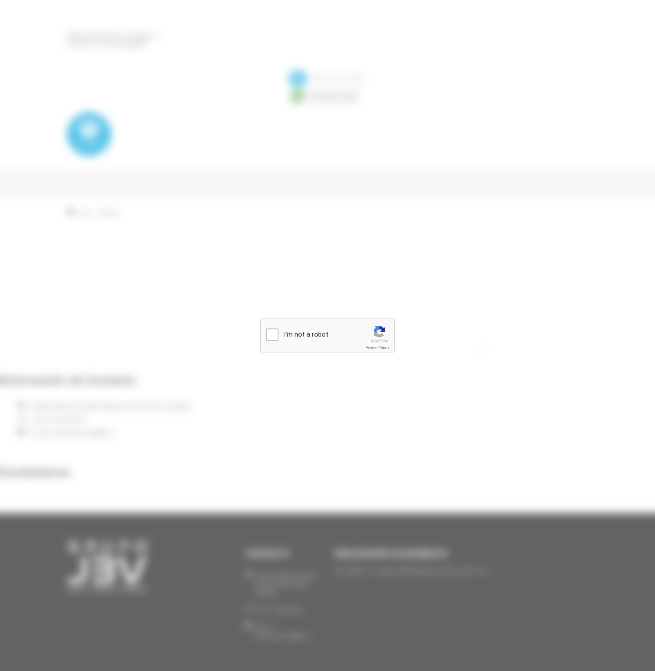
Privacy (370, 348)
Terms (384, 348)
